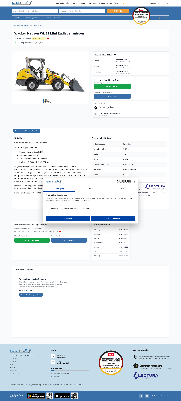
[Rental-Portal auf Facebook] (141, 396)
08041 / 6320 (61, 357)
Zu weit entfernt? (40, 38)
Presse (14, 361)
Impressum (15, 373)
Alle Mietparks (71, 3)
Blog (13, 364)
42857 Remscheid (24, 38)
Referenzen (91, 3)
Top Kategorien (163, 18)
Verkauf (117, 3)
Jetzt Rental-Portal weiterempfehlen (23, 356)
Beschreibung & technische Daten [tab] (27, 131)
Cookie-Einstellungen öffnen (31, 295)
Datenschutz (16, 370)
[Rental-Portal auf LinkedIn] (147, 396)
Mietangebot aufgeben (159, 3)
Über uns (15, 358)
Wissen (14, 367)
